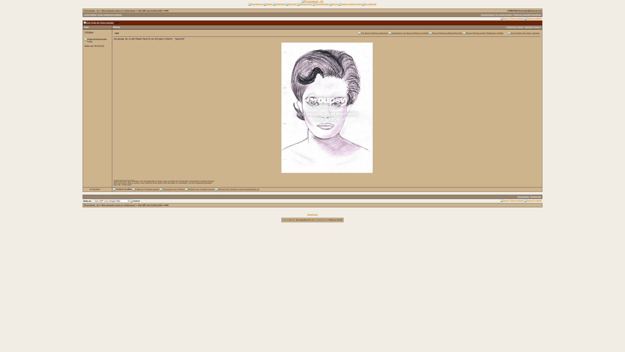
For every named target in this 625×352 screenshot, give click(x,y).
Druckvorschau (487, 15)
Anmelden (524, 11)
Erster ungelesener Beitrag (110, 15)
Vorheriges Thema (515, 27)
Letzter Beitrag (90, 15)
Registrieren (535, 11)
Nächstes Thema (532, 27)
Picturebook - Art (91, 11)
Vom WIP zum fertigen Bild (150, 11)
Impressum (312, 214)
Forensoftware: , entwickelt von (312, 220)
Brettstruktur (536, 197)
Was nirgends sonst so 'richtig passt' (119, 11)
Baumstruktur (523, 197)
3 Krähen (88, 32)
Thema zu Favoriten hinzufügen (527, 15)
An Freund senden (503, 15)
